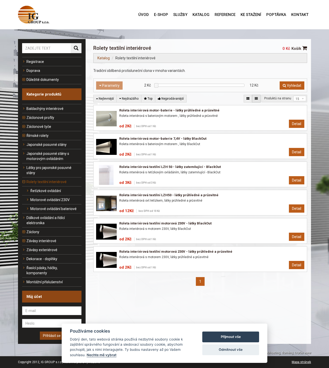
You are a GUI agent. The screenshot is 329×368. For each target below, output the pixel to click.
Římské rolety (37, 136)
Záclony (32, 232)
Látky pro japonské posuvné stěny (48, 170)
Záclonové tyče (38, 127)
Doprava (33, 71)
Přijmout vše (231, 337)
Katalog (103, 58)
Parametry (110, 85)
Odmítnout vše (231, 349)
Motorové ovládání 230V (50, 200)
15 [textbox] (297, 99)
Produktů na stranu (277, 98)
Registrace (35, 62)
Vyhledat (293, 85)
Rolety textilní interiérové (46, 182)
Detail (296, 124)
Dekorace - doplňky (41, 259)
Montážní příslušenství (44, 282)
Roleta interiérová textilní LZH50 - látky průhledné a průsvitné (168, 195)
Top (149, 98)
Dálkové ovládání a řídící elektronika (45, 220)
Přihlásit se (52, 336)
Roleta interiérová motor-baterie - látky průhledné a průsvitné (169, 110)
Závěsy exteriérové (41, 250)
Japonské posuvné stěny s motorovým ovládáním (47, 156)
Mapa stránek (301, 362)
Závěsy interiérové (41, 241)
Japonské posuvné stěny (46, 145)
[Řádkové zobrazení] (256, 98)
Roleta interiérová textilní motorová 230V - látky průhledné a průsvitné (175, 251)
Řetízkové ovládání (45, 191)
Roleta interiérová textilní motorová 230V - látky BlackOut (165, 223)
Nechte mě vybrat (101, 355)
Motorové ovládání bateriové (53, 209)
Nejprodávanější (172, 98)
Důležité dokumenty (42, 80)
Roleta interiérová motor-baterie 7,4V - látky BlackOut (162, 138)
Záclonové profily (40, 118)
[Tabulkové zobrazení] (248, 98)
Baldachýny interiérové (44, 109)
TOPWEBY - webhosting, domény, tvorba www (279, 353)
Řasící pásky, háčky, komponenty (42, 270)
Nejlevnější (106, 98)
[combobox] (299, 98)
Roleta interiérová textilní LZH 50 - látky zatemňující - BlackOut (170, 167)
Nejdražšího (130, 98)
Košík (296, 48)
